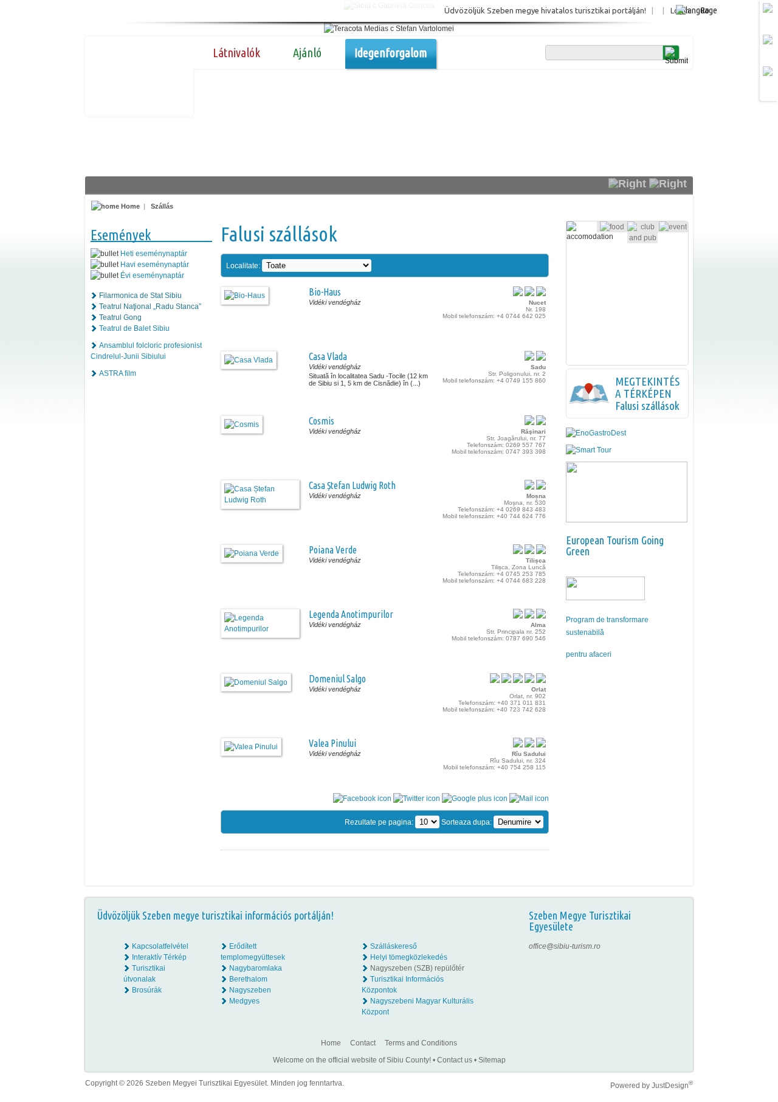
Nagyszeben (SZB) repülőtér (417, 968)
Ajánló (307, 53)
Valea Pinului (332, 743)
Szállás (162, 206)
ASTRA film (117, 373)
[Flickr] (675, 957)
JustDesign (672, 1085)
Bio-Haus (325, 291)
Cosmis (321, 420)
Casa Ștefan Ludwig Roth (352, 485)
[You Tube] (674, 979)
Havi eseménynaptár (154, 264)
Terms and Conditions (421, 1043)
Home (129, 206)
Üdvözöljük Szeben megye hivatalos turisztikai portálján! (545, 10)
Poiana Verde (333, 549)
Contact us (454, 1060)
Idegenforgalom (390, 53)
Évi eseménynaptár (152, 275)
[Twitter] (675, 968)
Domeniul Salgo (337, 678)
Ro (704, 10)
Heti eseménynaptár (153, 253)
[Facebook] (675, 946)
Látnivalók (236, 53)
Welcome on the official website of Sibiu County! (352, 1060)
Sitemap (492, 1060)
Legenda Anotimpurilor (351, 614)
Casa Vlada (328, 356)
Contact (363, 1043)
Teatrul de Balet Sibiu (134, 328)
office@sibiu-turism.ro (565, 946)
